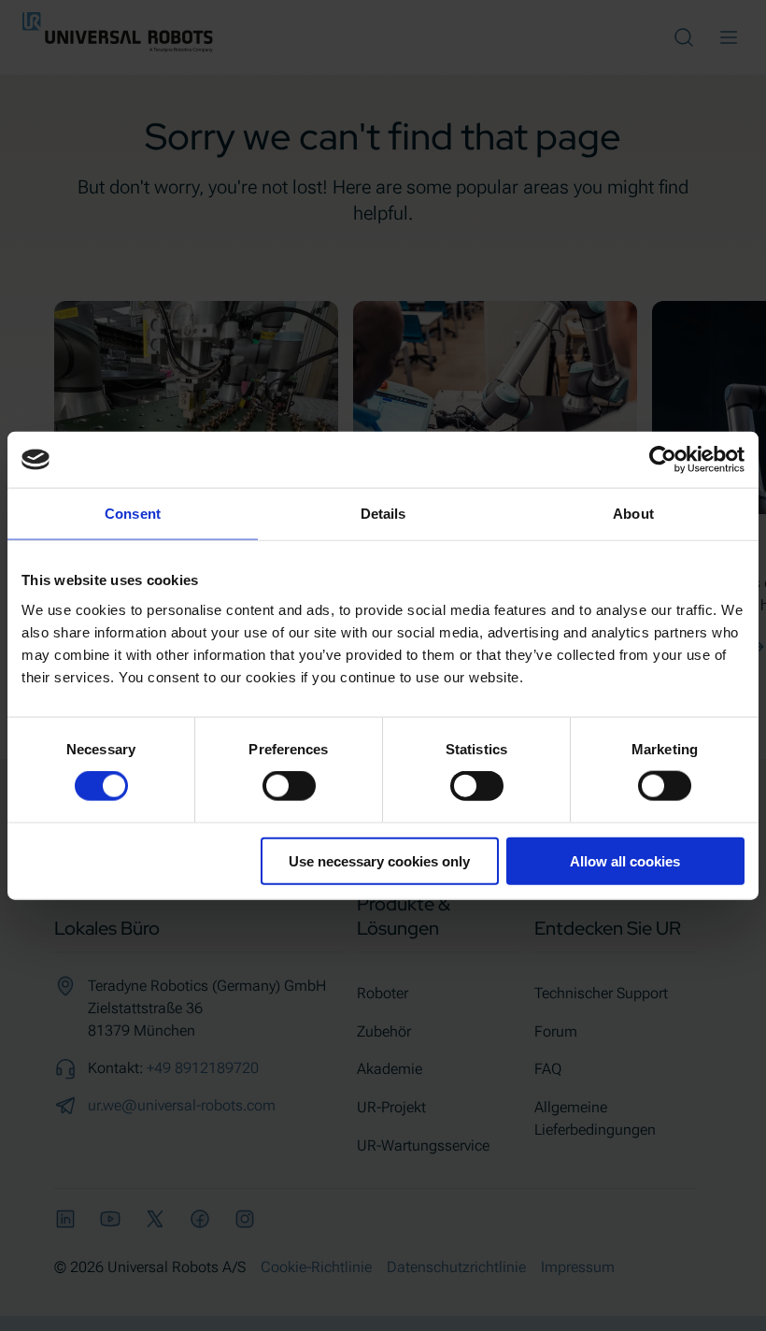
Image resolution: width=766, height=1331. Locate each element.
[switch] (289, 786)
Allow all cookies (625, 860)
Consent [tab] (133, 514)
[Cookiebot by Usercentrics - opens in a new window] (663, 460)
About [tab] (633, 514)
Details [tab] (383, 514)
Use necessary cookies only (379, 860)
